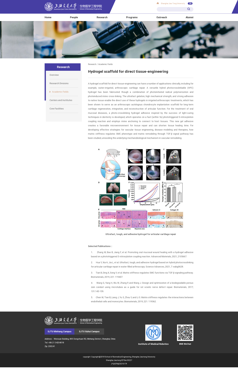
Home (48, 17)
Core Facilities (57, 108)
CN (190, 3)
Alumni (189, 17)
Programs (132, 17)
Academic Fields (60, 91)
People (74, 17)
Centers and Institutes (61, 100)
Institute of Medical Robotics (153, 344)
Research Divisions (59, 83)
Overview (54, 75)
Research (102, 17)
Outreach (161, 17)
